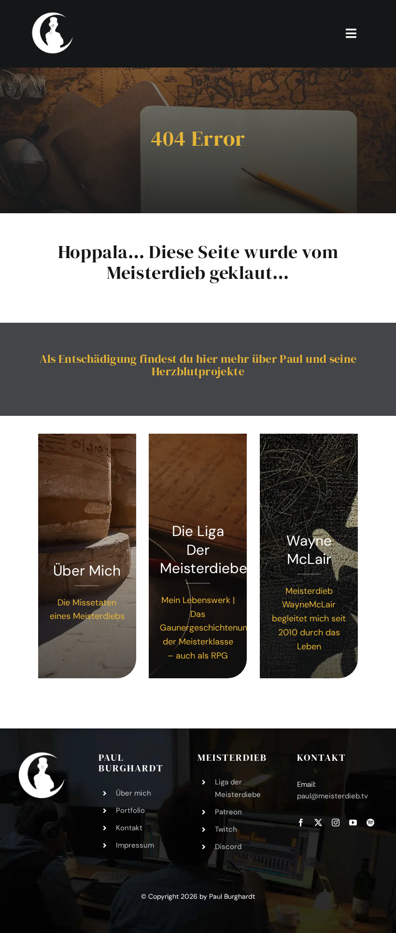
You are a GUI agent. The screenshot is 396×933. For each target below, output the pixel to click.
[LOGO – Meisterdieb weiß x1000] (53, 14)
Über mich (133, 793)
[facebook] (301, 822)
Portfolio (130, 810)
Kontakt (129, 828)
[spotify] (370, 822)
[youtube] (353, 822)
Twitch (226, 829)
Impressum (135, 845)
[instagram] (335, 822)
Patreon (228, 812)
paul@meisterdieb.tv (332, 796)
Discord (228, 846)
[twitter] (318, 822)
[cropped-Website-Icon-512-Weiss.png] (41, 756)
